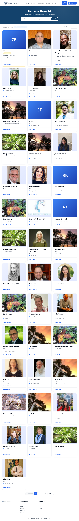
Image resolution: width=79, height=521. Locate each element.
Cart (73, 3)
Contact (48, 3)
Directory (33, 3)
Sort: (69, 27)
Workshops (41, 3)
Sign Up (64, 3)
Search (54, 18)
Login (41, 508)
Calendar (54, 3)
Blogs (27, 3)
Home (21, 504)
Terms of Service (44, 504)
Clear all (65, 26)
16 (45, 493)
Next (50, 493)
